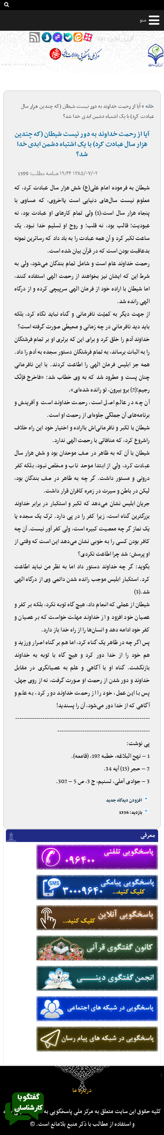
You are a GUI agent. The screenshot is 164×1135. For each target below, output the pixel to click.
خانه (149, 106)
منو (143, 20)
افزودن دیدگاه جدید (124, 801)
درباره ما (82, 1090)
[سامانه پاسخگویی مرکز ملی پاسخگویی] (24, 1127)
